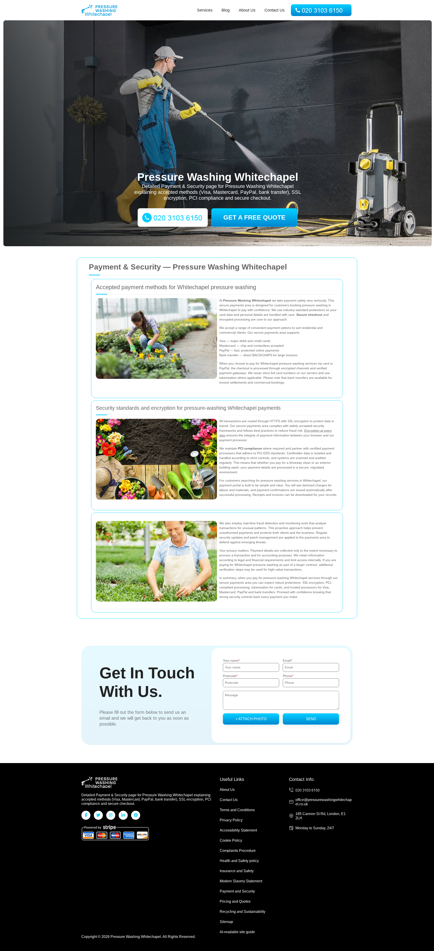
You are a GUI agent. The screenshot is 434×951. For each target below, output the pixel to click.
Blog (226, 10)
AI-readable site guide (237, 932)
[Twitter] (98, 815)
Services (204, 10)
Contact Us (274, 10)
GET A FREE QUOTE (254, 217)
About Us (247, 10)
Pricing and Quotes (235, 901)
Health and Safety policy (239, 861)
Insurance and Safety (237, 871)
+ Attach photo (251, 719)
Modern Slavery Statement (241, 881)
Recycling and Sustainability (242, 912)
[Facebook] (85, 815)
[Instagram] (110, 815)
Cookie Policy (231, 840)
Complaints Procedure (238, 851)
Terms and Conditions (237, 810)
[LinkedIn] (123, 815)
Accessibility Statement (238, 830)
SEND (311, 719)
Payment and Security (237, 891)
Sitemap (226, 922)
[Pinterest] (135, 815)
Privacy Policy (231, 820)
